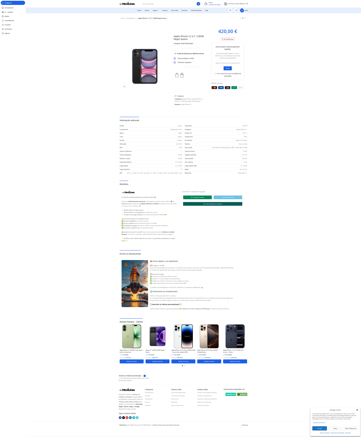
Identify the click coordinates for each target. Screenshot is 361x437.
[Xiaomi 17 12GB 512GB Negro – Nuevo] (158, 336)
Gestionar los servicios (319, 422)
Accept (319, 428)
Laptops (147, 396)
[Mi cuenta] (230, 10)
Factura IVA (174, 399)
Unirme (227, 68)
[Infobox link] (191, 58)
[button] (357, 410)
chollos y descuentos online (128, 402)
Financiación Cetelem (178, 396)
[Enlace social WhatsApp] (133, 417)
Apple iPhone (187, 99)
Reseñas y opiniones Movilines (207, 399)
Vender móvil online (177, 405)
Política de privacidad (204, 402)
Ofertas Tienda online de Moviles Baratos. (166, 425)
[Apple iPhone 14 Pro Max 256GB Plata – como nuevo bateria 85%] (183, 336)
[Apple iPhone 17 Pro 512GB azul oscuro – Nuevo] (235, 336)
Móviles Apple (186, 101)
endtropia (245, 425)
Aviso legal (348, 433)
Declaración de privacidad (337, 433)
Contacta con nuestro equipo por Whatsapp (195, 309)
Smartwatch (149, 399)
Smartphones (131, 18)
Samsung (139, 404)
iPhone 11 (178, 101)
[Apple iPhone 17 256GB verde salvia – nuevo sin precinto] (132, 336)
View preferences (350, 428)
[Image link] (128, 390)
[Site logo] (128, 4)
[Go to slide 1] (182, 365)
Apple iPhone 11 (197, 99)
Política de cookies (324, 433)
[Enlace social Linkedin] (130, 417)
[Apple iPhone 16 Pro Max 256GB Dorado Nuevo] (209, 336)
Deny (335, 428)
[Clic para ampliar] (124, 86)
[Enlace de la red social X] (123, 417)
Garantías (174, 402)
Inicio (122, 18)
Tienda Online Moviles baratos (207, 392)
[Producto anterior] (240, 18)
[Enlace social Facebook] (120, 417)
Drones (147, 402)
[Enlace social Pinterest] (127, 417)
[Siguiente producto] (245, 18)
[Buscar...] (198, 4)
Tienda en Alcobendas (204, 396)
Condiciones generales (178, 392)
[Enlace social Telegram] (137, 417)
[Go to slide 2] (184, 365)
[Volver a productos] (243, 18)
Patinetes (148, 405)
